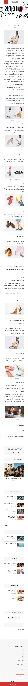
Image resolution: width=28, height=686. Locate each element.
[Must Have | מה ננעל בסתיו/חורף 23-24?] (20, 570)
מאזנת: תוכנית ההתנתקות (11, 543)
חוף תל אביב (19, 296)
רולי (23, 327)
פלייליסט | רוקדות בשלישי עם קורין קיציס (10, 597)
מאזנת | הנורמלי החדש (11, 496)
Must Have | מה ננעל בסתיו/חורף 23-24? (11, 571)
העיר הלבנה (19, 293)
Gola (12, 449)
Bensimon (17, 286)
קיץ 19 (16, 451)
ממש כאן (10, 436)
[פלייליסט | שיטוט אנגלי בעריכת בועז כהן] (20, 516)
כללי (16, 23)
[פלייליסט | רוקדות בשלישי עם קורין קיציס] (20, 597)
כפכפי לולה (16, 186)
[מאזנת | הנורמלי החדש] (20, 496)
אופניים (20, 298)
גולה (21, 127)
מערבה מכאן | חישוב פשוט (11, 510)
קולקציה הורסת (21, 214)
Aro (9, 448)
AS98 (11, 448)
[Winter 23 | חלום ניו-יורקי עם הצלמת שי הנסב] (20, 503)
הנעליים (19, 360)
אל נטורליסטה (11, 240)
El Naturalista (16, 448)
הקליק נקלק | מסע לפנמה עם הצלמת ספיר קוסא (14, 478)
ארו (9, 449)
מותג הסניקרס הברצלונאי (19, 95)
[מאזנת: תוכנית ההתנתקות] (20, 543)
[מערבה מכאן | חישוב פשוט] (20, 509)
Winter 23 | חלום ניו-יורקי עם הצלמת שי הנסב (10, 504)
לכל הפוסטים (6, 525)
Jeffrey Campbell (17, 449)
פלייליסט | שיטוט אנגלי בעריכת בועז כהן (11, 517)
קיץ (12, 23)
